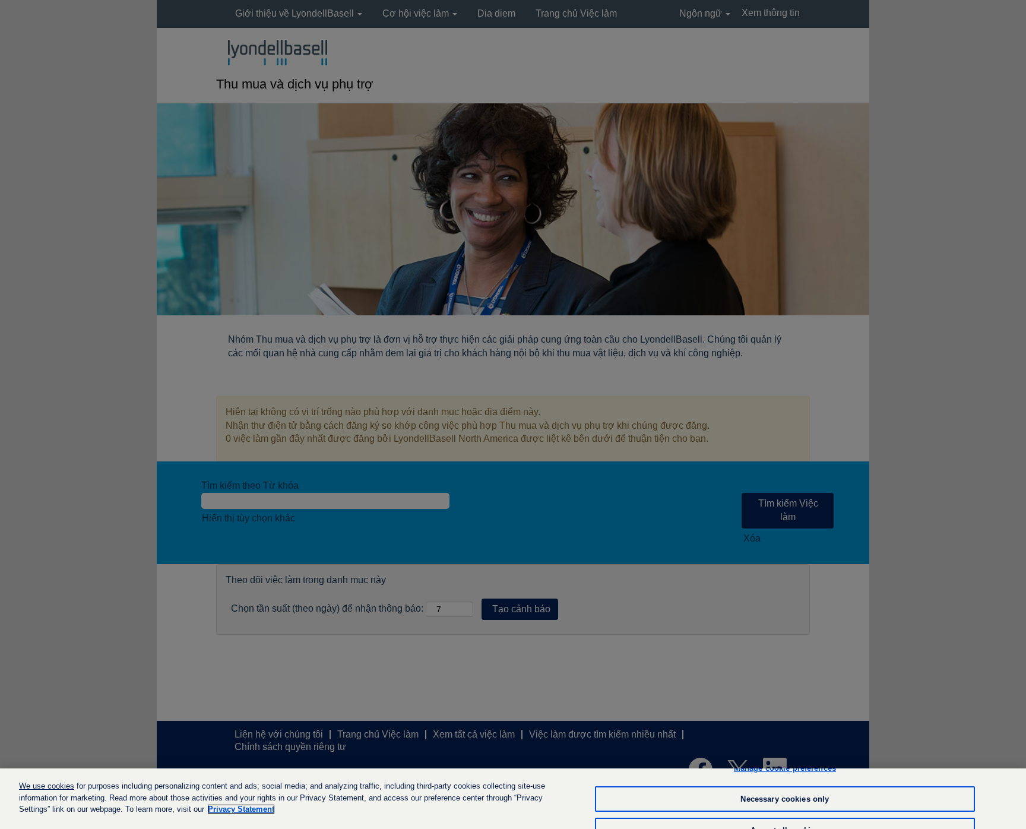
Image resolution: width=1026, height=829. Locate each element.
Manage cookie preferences (785, 768)
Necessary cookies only (784, 799)
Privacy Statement (241, 809)
